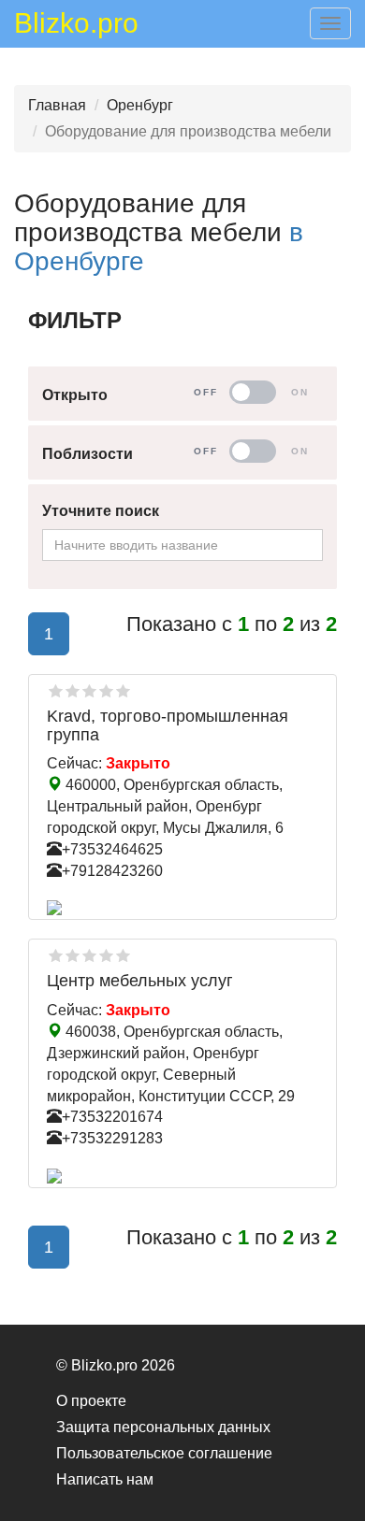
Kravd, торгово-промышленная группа (167, 725)
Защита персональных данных (163, 1427)
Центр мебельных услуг (140, 980)
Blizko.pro (76, 26)
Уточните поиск (100, 511)
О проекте (91, 1401)
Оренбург (140, 105)
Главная (57, 105)
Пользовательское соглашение (164, 1453)
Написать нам (104, 1479)
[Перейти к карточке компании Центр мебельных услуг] (182, 1176)
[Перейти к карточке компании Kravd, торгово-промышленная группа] (182, 907)
